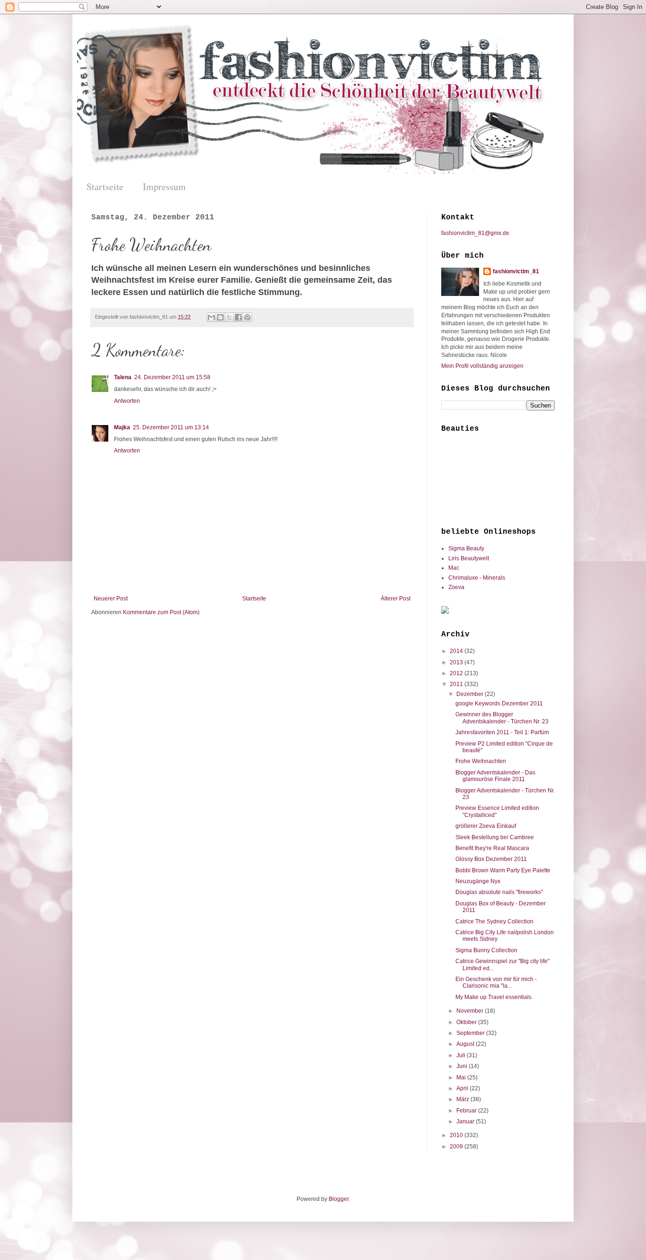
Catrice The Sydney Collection (494, 921)
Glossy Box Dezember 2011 (491, 859)
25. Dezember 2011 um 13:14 (171, 427)
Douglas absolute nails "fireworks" (499, 892)
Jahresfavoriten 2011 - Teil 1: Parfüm (502, 732)
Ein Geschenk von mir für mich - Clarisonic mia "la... (496, 982)
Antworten (127, 401)
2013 (457, 662)
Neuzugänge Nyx (477, 881)
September (471, 1033)
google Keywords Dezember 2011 (499, 703)
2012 (457, 673)
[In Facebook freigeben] (238, 317)
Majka (122, 427)
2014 (457, 651)
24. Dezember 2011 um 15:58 (172, 377)
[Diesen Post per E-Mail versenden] (211, 317)
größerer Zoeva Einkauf (485, 826)
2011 (457, 684)
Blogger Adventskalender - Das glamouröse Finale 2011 (495, 775)
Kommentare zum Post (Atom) (161, 612)
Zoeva (456, 587)
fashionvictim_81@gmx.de (475, 233)
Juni (462, 1066)
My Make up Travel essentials (493, 997)
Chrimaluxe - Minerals (476, 577)
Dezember (470, 694)
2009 (457, 1146)
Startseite (105, 186)
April (463, 1088)
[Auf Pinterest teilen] (247, 317)
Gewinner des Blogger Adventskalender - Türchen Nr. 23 (502, 717)
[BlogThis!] (220, 317)
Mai (461, 1077)
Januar (466, 1121)
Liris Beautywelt (468, 558)
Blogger (339, 1199)
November (470, 1011)
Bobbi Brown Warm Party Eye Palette (502, 870)
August (466, 1044)
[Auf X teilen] (229, 317)
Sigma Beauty (466, 548)
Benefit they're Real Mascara (492, 848)
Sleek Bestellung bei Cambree (494, 837)
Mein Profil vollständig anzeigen (482, 366)
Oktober (467, 1022)
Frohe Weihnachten (480, 761)
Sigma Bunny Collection (486, 950)
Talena (122, 377)
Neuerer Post (111, 598)
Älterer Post (395, 598)
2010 (457, 1135)
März (463, 1099)
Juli (461, 1055)
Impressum (164, 186)
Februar (467, 1110)
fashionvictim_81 (516, 271)
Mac (453, 568)
